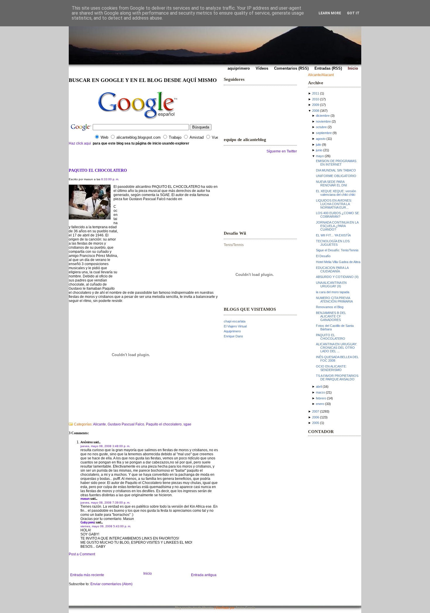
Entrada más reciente (87, 575)
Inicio (147, 573)
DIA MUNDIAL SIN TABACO (336, 170)
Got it (353, 13)
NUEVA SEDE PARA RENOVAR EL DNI (331, 183)
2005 (315, 423)
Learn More (330, 13)
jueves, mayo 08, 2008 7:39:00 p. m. (105, 502)
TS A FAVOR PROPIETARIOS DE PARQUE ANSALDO (337, 377)
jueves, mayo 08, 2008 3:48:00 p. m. (105, 446)
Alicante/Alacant (321, 75)
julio (318, 144)
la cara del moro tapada (332, 292)
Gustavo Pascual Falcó (147, 199)
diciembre (323, 115)
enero (320, 404)
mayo (320, 156)
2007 (315, 411)
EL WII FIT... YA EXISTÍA (333, 235)
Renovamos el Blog (329, 307)
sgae (187, 424)
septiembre (324, 133)
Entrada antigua (203, 575)
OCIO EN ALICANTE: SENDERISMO (331, 368)
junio (319, 150)
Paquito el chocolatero (164, 424)
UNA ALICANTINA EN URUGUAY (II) (331, 284)
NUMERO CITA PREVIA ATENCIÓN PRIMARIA (334, 299)
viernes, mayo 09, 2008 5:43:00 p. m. (105, 526)
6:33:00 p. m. (110, 179)
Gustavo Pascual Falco (126, 424)
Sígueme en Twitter (281, 151)
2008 (315, 110)
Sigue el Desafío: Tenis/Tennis (337, 250)
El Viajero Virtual (235, 326)
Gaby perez (87, 522)
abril (319, 386)
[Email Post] (69, 417)
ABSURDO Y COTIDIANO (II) (337, 277)
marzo (320, 392)
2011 (315, 93)
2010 (315, 99)
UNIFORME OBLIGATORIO (336, 176)
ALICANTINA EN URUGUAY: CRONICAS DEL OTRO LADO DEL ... (336, 347)
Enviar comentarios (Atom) (111, 584)
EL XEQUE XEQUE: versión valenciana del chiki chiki (336, 192)
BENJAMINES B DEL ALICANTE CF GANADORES (331, 316)
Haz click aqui (80, 143)
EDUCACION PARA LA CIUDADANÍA (332, 269)
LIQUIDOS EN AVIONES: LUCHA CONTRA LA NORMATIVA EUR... (334, 204)
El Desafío (323, 256)
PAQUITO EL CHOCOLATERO (98, 170)
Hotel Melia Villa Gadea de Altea (338, 262)
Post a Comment (82, 554)
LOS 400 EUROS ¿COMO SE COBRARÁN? (337, 214)
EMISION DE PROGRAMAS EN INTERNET (336, 162)
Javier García (245, 607)
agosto (321, 138)
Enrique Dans (233, 336)
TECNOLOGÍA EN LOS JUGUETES (333, 242)
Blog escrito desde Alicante (194, 607)
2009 (315, 105)
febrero (321, 398)
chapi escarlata (234, 321)
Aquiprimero (232, 331)
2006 (315, 417)
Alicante (99, 424)
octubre (321, 127)
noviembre (323, 121)
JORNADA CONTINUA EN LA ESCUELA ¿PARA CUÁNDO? (337, 226)
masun (85, 498)
